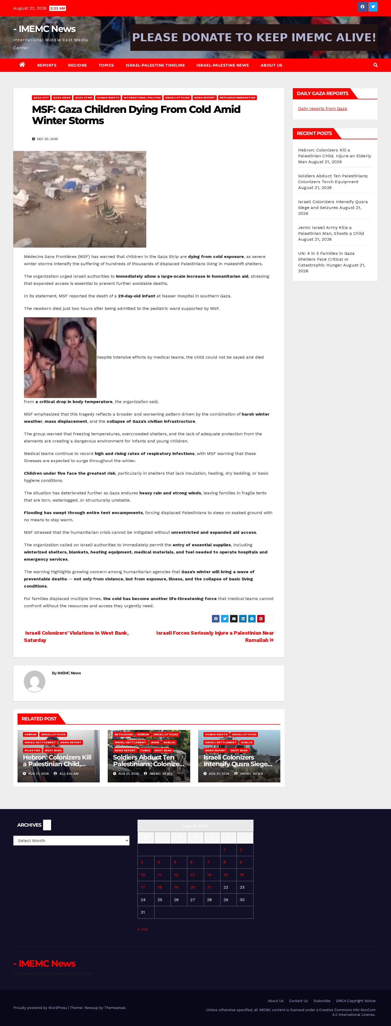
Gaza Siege (61, 97)
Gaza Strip (83, 97)
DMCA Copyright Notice (356, 1001)
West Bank (53, 750)
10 (143, 874)
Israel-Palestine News (223, 65)
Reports (47, 65)
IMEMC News (69, 673)
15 (225, 874)
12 (176, 874)
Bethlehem (123, 734)
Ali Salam (68, 773)
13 (192, 874)
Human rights (108, 97)
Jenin (155, 742)
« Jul (142, 928)
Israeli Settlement (40, 742)
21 (209, 887)
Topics (106, 65)
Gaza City (41, 97)
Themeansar (114, 1008)
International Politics (142, 97)
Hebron (30, 734)
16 (242, 874)
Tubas (145, 750)
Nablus (169, 742)
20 (192, 887)
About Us (271, 65)
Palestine (32, 750)
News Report (204, 97)
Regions (77, 65)
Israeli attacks (177, 97)
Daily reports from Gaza (322, 108)
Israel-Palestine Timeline (155, 65)
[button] (375, 65)
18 (159, 887)
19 (176, 887)
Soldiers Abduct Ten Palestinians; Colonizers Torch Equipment (149, 763)
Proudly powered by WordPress (40, 1008)
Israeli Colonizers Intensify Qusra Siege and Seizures (235, 763)
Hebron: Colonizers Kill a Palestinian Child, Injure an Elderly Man (57, 763)
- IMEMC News (44, 28)
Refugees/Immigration (237, 97)
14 (209, 874)
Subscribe (322, 1001)
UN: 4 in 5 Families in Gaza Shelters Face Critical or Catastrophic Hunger (326, 259)
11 (159, 874)
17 (143, 887)
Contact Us (298, 1001)
